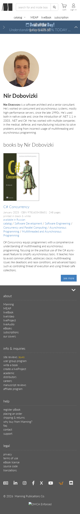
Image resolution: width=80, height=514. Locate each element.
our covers (9, 336)
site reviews (13, 357)
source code (10, 466)
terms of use (10, 458)
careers (7, 381)
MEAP (34, 17)
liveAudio (8, 324)
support (7, 433)
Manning (8, 304)
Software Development (28, 223)
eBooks (7, 328)
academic (8, 373)
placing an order (12, 413)
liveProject (9, 320)
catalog (18, 17)
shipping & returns (14, 417)
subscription (61, 17)
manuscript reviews (14, 385)
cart (64, 10)
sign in (73, 10)
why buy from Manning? (17, 421)
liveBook (46, 17)
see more (68, 278)
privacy (7, 454)
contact (7, 429)
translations (10, 470)
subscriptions (11, 332)
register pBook (11, 409)
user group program (15, 361)
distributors (9, 377)
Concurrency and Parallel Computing (25, 227)
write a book (10, 365)
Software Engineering (57, 223)
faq (5, 425)
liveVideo (8, 316)
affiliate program (13, 389)
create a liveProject (14, 369)
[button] (4, 27)
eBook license (11, 462)
